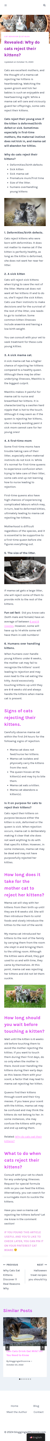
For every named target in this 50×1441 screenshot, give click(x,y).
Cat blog (25, 36)
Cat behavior (11, 36)
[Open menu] (5, 5)
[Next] (42, 1347)
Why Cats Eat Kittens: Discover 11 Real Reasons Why (11, 1277)
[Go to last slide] (7, 1347)
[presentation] (25, 1331)
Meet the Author (17, 1412)
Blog (36, 1405)
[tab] (19, 1379)
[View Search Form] (44, 5)
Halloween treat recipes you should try (38, 1272)
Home (14, 1405)
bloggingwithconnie (19, 1361)
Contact (39, 1412)
